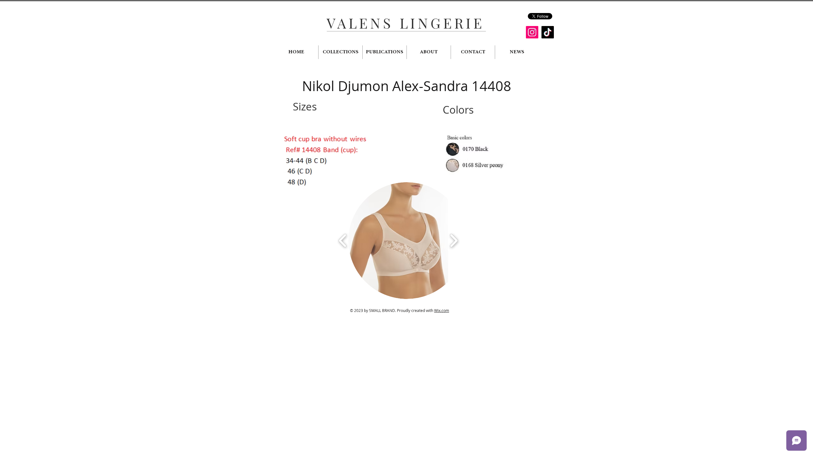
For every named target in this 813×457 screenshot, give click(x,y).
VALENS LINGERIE (405, 22)
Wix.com (441, 310)
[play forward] (454, 240)
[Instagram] (532, 32)
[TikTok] (547, 32)
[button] (406, 240)
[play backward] (343, 240)
